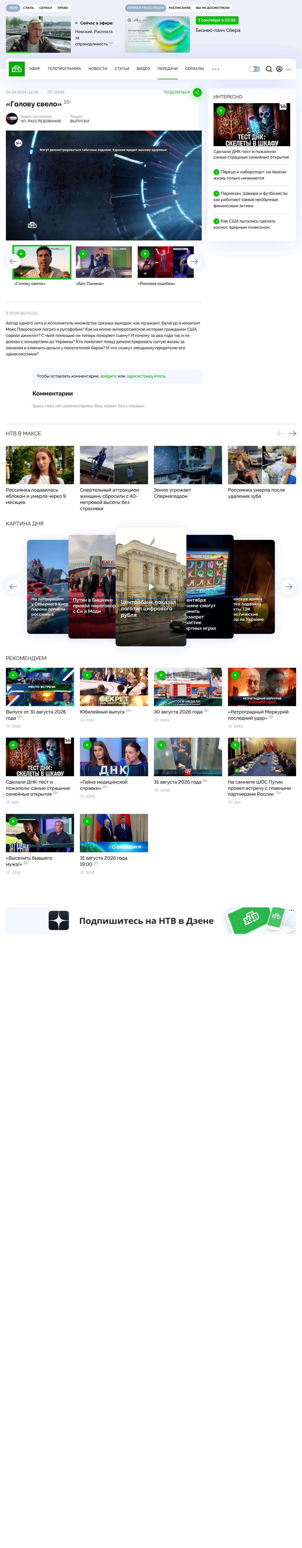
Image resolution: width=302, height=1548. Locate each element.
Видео (143, 69)
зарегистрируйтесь (146, 376)
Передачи (167, 69)
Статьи (122, 69)
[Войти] (279, 69)
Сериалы (194, 69)
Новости (97, 69)
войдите (108, 376)
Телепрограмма (64, 69)
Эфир (34, 69)
